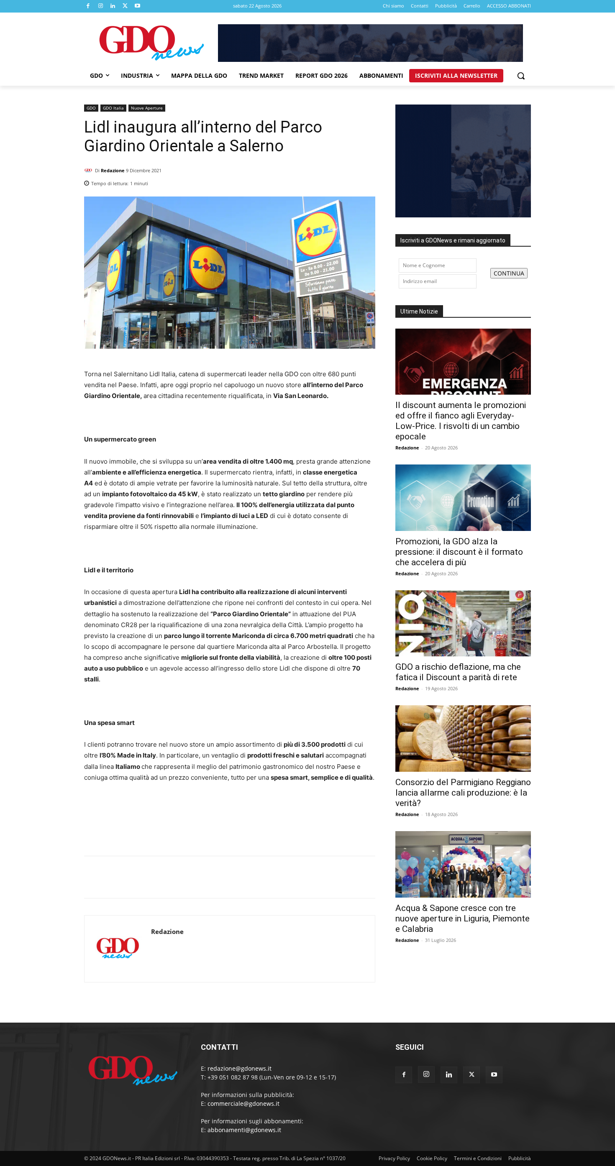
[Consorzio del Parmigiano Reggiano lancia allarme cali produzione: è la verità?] (463, 738)
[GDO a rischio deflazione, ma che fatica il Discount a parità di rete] (463, 623)
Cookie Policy (432, 1158)
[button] (521, 76)
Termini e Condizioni (478, 1158)
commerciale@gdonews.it (243, 1103)
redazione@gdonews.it (240, 1068)
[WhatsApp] (367, 181)
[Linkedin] (113, 6)
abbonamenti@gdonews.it (244, 1130)
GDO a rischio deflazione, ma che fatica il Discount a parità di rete (458, 672)
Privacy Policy (394, 1158)
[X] (125, 6)
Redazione (113, 170)
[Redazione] (89, 170)
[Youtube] (137, 6)
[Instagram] (101, 6)
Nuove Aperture (147, 108)
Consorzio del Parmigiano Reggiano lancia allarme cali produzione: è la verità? (463, 792)
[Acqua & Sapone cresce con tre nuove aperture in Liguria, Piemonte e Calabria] (463, 864)
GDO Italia (113, 108)
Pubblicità (519, 1158)
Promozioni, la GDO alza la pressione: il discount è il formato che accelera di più (459, 551)
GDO (91, 108)
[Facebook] (88, 6)
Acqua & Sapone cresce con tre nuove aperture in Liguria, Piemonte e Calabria (462, 918)
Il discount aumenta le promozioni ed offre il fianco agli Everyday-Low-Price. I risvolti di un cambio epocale (460, 420)
